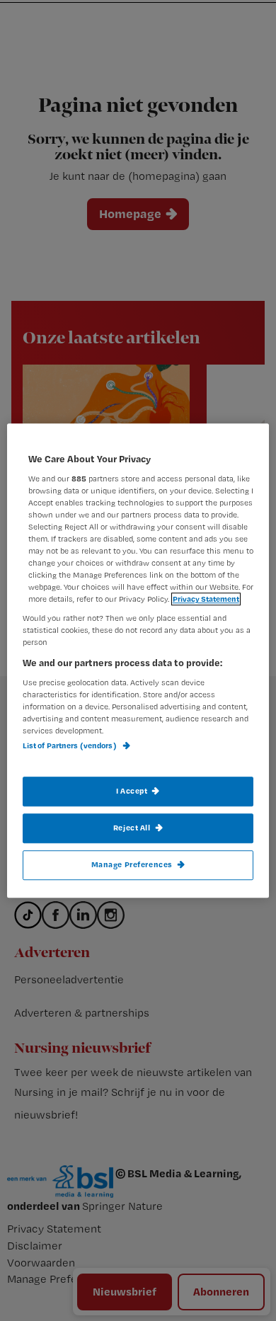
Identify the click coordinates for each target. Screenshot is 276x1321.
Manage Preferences (132, 864)
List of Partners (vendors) (70, 746)
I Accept (132, 791)
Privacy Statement (206, 599)
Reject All (132, 828)
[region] (138, 660)
